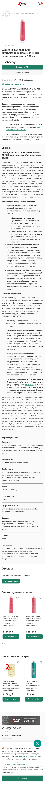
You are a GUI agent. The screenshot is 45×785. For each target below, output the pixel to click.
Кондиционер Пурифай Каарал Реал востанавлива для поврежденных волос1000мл (11, 685)
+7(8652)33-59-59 (11, 735)
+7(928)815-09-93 (11, 728)
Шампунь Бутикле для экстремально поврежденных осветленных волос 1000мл (10, 620)
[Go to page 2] (4, 643)
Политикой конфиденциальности (14, 764)
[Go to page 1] (2, 643)
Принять (22, 778)
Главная (5, 11)
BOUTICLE (6, 16)
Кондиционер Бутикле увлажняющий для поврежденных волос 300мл (33, 685)
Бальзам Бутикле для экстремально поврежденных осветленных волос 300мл (33, 620)
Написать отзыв (11, 581)
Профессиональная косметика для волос (20, 14)
